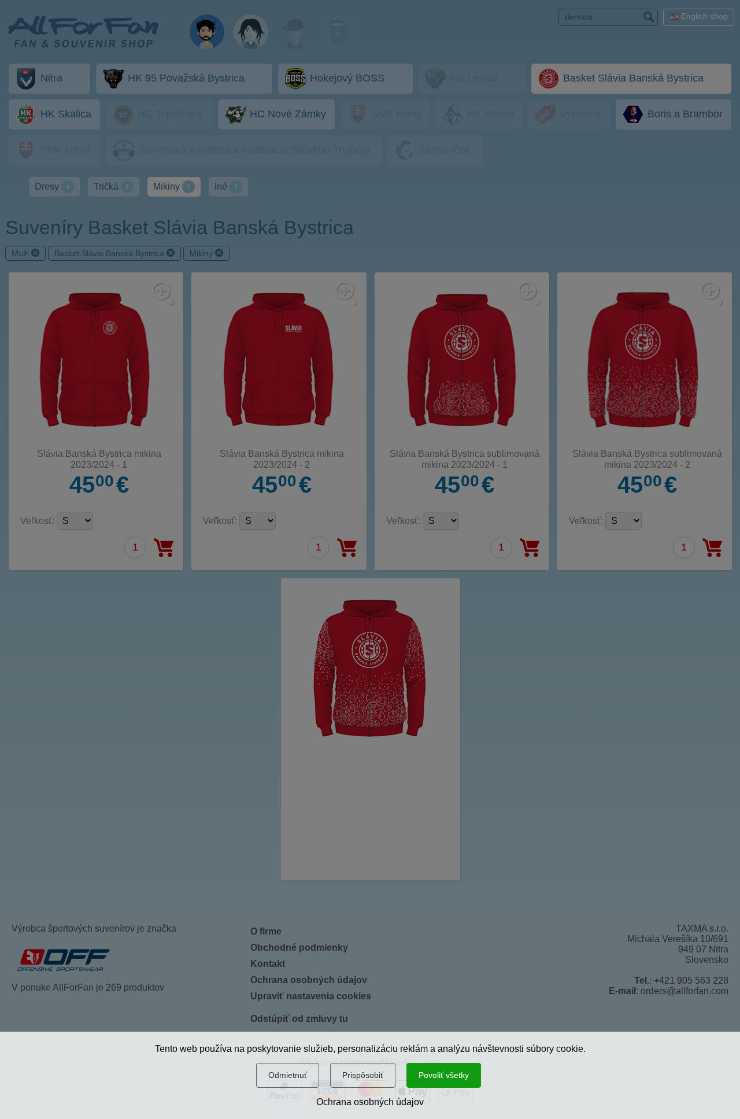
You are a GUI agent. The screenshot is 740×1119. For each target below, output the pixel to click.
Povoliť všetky (444, 1075)
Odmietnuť (287, 1075)
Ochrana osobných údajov (370, 1102)
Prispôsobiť (362, 1075)
